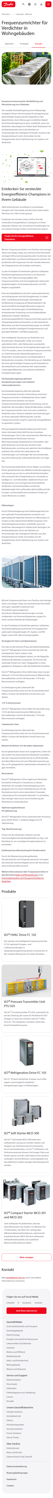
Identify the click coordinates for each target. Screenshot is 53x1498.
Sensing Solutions (15, 1428)
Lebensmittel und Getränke (19, 1343)
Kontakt (38, 43)
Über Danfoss (13, 1443)
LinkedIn (11, 1302)
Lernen (10, 1396)
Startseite (5, 14)
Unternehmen (13, 1448)
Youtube (38, 1302)
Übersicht (9, 43)
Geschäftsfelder (14, 1321)
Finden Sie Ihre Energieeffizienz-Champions (19, 237)
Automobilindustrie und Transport (22, 1326)
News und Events (14, 1452)
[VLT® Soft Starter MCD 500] (26, 1112)
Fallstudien (11, 1388)
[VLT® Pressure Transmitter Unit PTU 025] (26, 981)
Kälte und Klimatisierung (26, 875)
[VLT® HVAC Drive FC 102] (26, 914)
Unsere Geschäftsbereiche (20, 1407)
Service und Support (17, 1375)
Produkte (24, 43)
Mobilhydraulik (14, 1356)
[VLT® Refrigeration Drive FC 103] (26, 1052)
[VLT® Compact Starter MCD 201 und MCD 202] (26, 1192)
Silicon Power (13, 1437)
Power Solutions (14, 1433)
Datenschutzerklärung (17, 1466)
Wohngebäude (13, 1364)
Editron (10, 1420)
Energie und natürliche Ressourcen (22, 1339)
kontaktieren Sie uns (15, 1277)
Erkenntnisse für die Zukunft (19, 1456)
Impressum (11, 1479)
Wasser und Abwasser (16, 1369)
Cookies (10, 1485)
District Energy (13, 1334)
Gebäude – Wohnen (24, 14)
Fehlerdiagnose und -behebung (21, 1392)
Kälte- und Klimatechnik (17, 1360)
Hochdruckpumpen (15, 1424)
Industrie (11, 1347)
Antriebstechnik (14, 1416)
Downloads (12, 1384)
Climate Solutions (14, 1411)
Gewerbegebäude (15, 1330)
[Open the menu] (48, 4)
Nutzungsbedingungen (17, 1472)
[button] (35, 4)
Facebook (26, 1302)
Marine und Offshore (16, 1352)
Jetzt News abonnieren (26, 1310)
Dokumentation (14, 1379)
